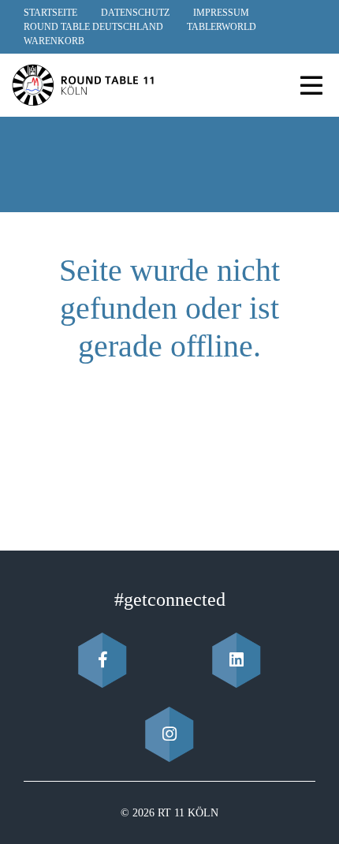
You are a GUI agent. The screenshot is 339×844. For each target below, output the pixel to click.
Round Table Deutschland (93, 26)
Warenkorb (54, 41)
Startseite (50, 12)
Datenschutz (135, 12)
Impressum (221, 12)
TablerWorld (221, 26)
